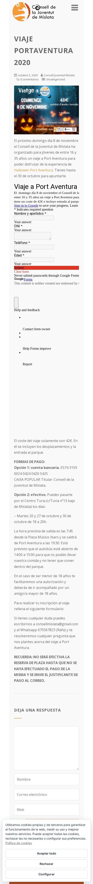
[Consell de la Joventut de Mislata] (34, 22)
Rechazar (46, 864)
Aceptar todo (46, 853)
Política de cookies (18, 843)
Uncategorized (55, 79)
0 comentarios (29, 79)
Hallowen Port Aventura (33, 170)
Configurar (46, 874)
